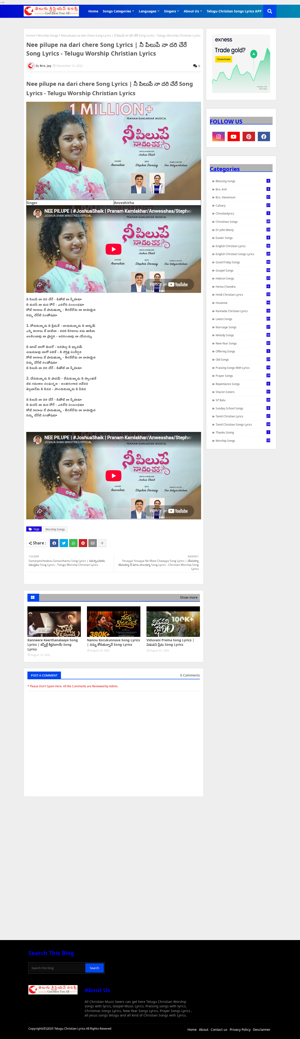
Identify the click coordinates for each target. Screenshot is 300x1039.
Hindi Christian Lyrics (243, 294)
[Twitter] (64, 543)
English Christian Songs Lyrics (243, 254)
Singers (170, 11)
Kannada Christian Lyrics (243, 311)
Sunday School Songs (242, 408)
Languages (147, 11)
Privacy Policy (240, 1029)
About (203, 1029)
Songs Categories (117, 11)
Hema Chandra (242, 286)
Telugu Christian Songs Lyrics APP (234, 11)
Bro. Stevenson (243, 197)
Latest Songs (243, 319)
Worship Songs (48, 35)
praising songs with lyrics (243, 368)
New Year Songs (243, 343)
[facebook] (264, 136)
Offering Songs (242, 351)
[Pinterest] (83, 543)
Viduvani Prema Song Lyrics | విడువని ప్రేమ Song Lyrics (170, 642)
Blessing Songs (242, 181)
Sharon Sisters (243, 392)
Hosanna (243, 303)
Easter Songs (242, 238)
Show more (189, 597)
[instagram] (218, 136)
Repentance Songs (242, 384)
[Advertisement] (114, 835)
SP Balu (243, 400)
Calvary (243, 205)
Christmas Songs (243, 221)
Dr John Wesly (243, 230)
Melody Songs (243, 335)
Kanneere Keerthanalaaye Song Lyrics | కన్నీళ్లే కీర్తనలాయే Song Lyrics (52, 644)
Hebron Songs (243, 278)
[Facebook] (54, 543)
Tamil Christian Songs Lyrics (243, 424)
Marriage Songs (243, 327)
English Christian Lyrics (243, 246)
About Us (191, 11)
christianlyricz (242, 213)
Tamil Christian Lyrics (243, 416)
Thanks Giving (242, 432)
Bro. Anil (242, 189)
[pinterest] (248, 136)
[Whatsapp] (73, 543)
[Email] (92, 543)
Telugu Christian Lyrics (70, 1028)
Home (93, 11)
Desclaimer (261, 1029)
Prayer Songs (243, 376)
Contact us (219, 1029)
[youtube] (233, 136)
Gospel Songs (243, 270)
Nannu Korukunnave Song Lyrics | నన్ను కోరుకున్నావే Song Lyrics (113, 642)
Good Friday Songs (243, 262)
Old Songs (243, 359)
